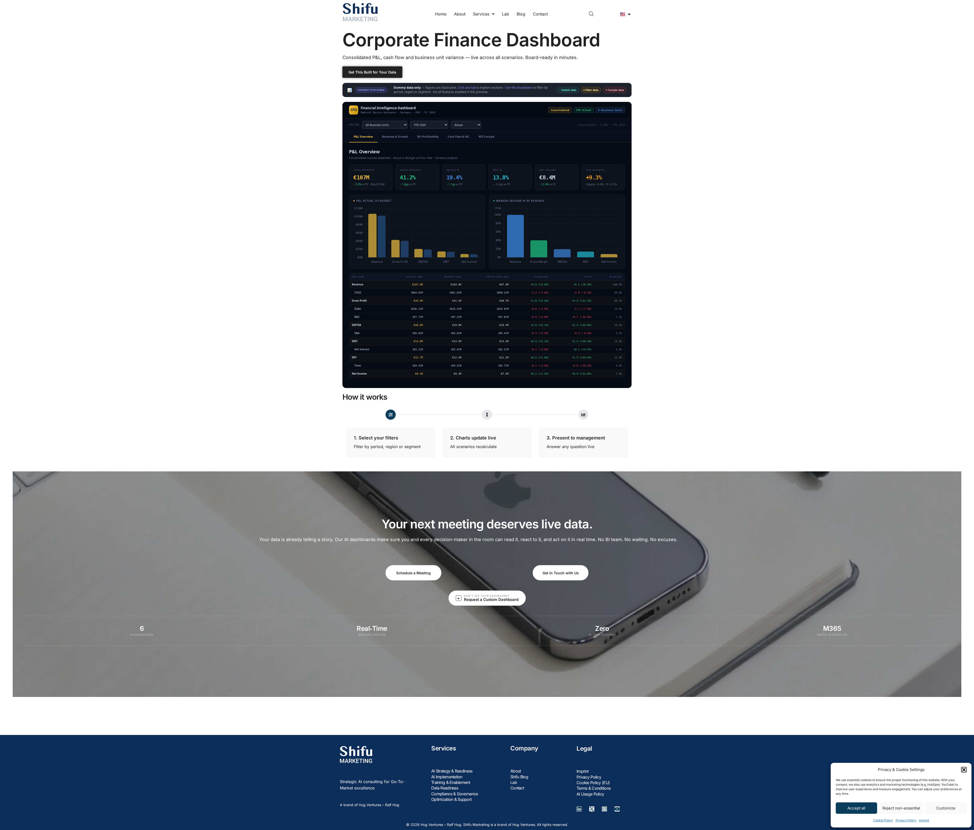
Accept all (856, 808)
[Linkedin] (579, 808)
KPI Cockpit (487, 136)
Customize (945, 808)
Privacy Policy (906, 820)
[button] (963, 769)
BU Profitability (428, 136)
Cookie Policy (883, 820)
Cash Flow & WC (458, 136)
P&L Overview (363, 136)
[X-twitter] (591, 808)
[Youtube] (617, 808)
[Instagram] (604, 808)
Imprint (924, 820)
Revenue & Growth (395, 136)
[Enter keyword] (591, 14)
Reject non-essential (901, 808)
